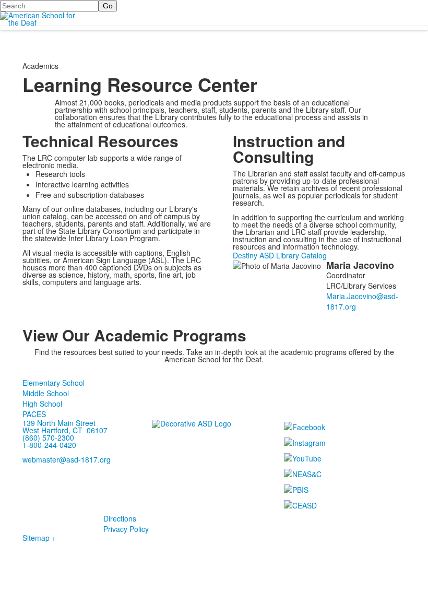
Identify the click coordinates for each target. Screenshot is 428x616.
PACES (34, 414)
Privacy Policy (126, 529)
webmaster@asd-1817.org (66, 459)
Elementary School (53, 382)
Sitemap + (39, 537)
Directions (119, 518)
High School (42, 403)
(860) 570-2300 (48, 437)
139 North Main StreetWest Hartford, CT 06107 (65, 426)
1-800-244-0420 (49, 445)
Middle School (45, 393)
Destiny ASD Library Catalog (280, 255)
